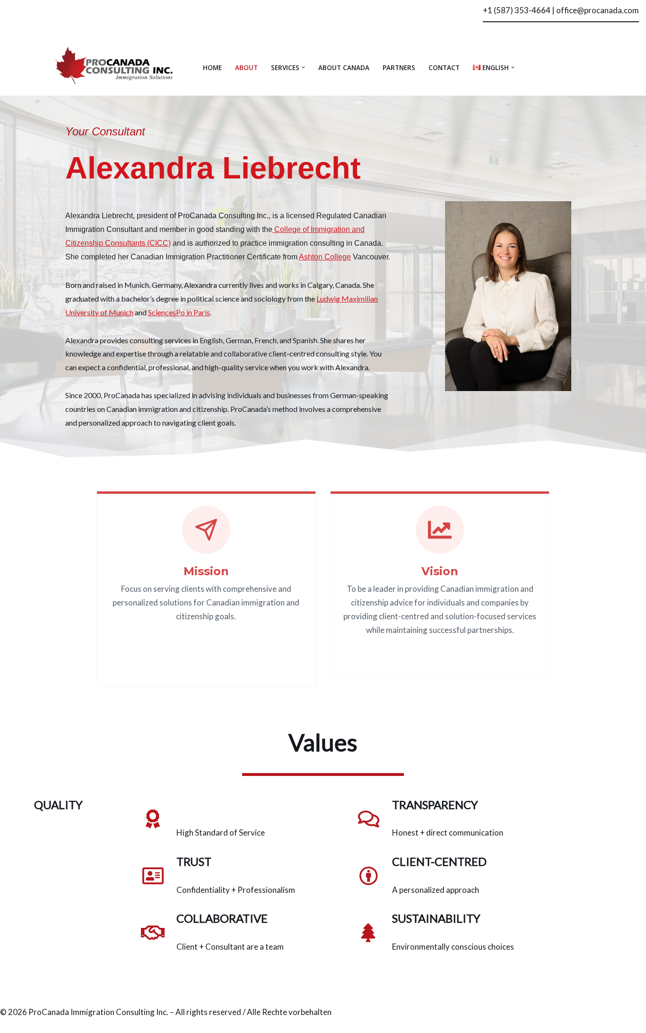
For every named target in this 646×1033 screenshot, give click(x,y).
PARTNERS (399, 67)
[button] (303, 67)
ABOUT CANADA (343, 67)
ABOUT (246, 67)
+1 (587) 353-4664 (516, 10)
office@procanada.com (597, 10)
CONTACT (444, 67)
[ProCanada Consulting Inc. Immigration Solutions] (114, 65)
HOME (212, 67)
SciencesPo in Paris (179, 312)
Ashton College (325, 257)
